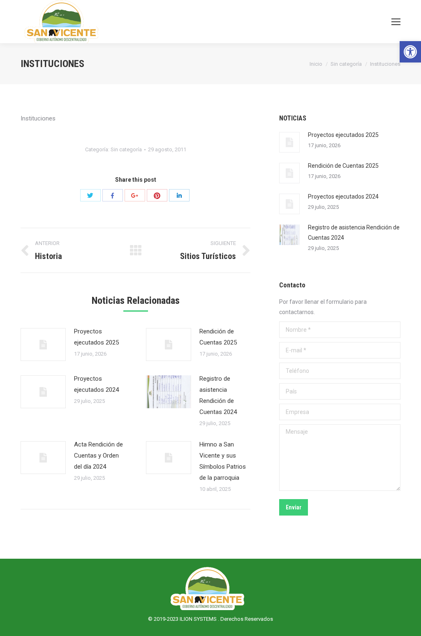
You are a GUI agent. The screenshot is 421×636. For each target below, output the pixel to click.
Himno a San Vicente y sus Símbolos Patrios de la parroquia (222, 461)
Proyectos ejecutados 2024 (96, 384)
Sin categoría (346, 64)
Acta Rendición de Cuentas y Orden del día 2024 (98, 455)
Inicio (316, 64)
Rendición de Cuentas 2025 (218, 337)
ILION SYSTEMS (199, 619)
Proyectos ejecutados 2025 (96, 337)
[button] (410, 51)
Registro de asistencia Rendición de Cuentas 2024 (218, 395)
